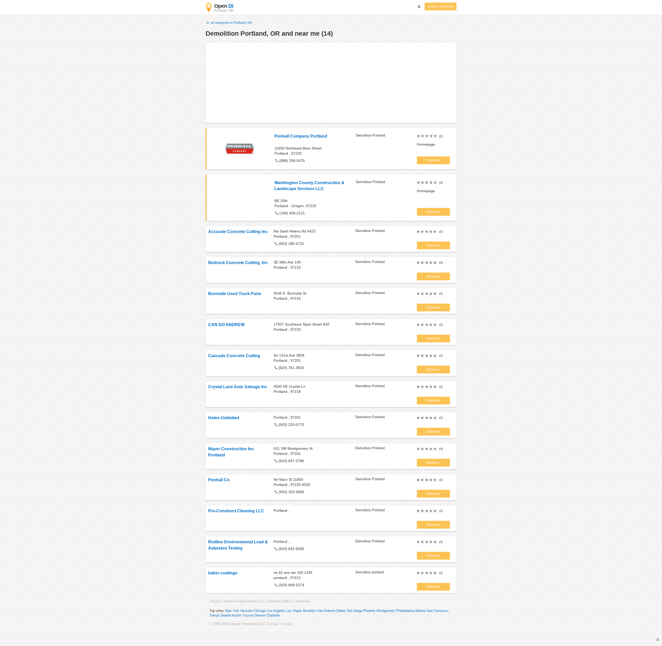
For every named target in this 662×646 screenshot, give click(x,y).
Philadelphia (405, 611)
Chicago (260, 611)
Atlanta (420, 611)
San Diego (354, 611)
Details (432, 160)
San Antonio (326, 611)
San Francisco (437, 611)
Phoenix (369, 611)
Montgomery (386, 611)
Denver (260, 615)
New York (232, 611)
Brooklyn (309, 611)
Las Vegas (294, 611)
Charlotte (273, 615)
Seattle (226, 615)
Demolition (303, 601)
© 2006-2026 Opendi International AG (237, 624)
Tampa (214, 615)
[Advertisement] (331, 83)
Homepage (426, 144)
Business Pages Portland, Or (243, 601)
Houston (246, 611)
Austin (237, 615)
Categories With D (279, 601)
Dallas (341, 611)
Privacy (286, 624)
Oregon (214, 601)
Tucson (248, 615)
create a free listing (440, 6)
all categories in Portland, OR (231, 23)
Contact (273, 624)
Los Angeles (276, 611)
